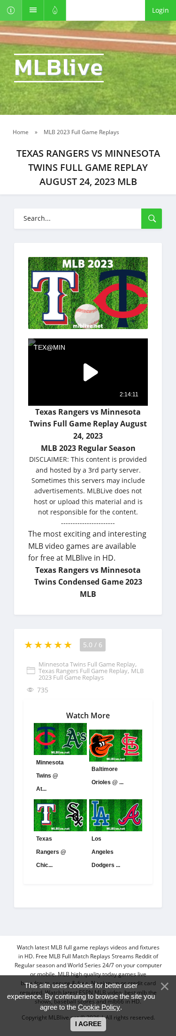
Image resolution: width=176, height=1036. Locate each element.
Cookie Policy (99, 1007)
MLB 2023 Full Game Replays (91, 674)
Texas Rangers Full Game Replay (83, 671)
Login (160, 10)
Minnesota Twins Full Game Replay (86, 664)
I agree (88, 1024)
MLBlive (59, 68)
